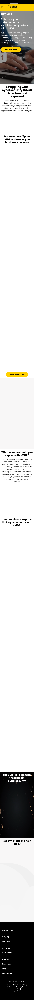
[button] (14, 2)
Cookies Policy (22, 985)
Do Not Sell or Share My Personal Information (17, 988)
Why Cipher (7, 937)
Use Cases (6, 941)
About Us (6, 948)
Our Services (7, 930)
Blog (4, 969)
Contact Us (7, 959)
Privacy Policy (11, 985)
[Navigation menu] (2, 7)
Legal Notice (17, 991)
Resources (6, 964)
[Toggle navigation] (28, 7)
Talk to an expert (11, 50)
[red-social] (11, 995)
